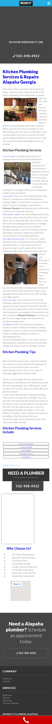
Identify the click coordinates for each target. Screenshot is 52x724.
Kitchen (6, 697)
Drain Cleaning (26, 447)
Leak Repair (26, 457)
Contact (6, 681)
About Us (7, 678)
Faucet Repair (26, 450)
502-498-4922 (27, 486)
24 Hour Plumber (11, 703)
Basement (7, 700)
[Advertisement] (26, 22)
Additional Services (11, 465)
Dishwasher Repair (26, 444)
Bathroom (7, 695)
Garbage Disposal (26, 454)
